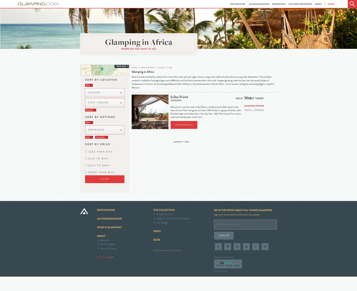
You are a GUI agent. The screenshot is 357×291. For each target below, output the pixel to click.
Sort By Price (97, 144)
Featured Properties (301, 4)
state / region (98, 102)
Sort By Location (101, 80)
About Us (105, 240)
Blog (156, 240)
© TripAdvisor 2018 (220, 271)
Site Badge (162, 222)
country (94, 92)
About (318, 4)
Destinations (238, 4)
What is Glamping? (109, 227)
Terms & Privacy (108, 248)
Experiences (279, 4)
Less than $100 (101, 151)
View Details (184, 124)
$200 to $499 (99, 165)
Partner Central (165, 214)
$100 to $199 (98, 158)
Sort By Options (100, 117)
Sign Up (224, 235)
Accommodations (259, 4)
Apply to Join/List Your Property (173, 218)
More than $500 (102, 172)
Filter (105, 179)
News (157, 231)
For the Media (107, 244)
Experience (96, 129)
